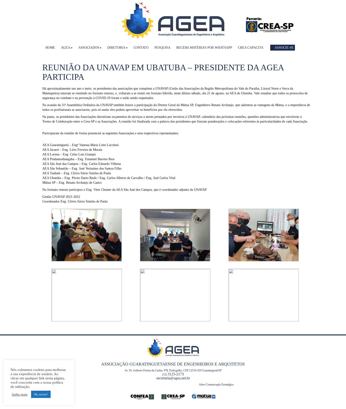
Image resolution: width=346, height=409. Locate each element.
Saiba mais (20, 394)
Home (50, 47)
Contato (141, 47)
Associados (88, 47)
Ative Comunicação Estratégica (216, 384)
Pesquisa (162, 47)
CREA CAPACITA (250, 47)
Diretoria (116, 47)
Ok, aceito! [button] (41, 394)
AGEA (65, 47)
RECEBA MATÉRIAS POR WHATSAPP (204, 47)
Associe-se (284, 47)
